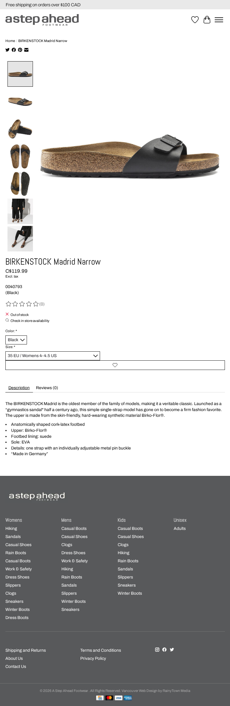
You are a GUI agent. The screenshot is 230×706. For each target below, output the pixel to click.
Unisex (180, 520)
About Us (14, 658)
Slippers (13, 585)
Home (10, 41)
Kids (122, 520)
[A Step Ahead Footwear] (42, 20)
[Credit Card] (100, 698)
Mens (66, 520)
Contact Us (15, 666)
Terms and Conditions (100, 650)
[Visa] (118, 698)
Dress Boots (16, 617)
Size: (10, 347)
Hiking (11, 528)
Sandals (13, 536)
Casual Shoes (18, 544)
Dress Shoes (17, 577)
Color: (11, 331)
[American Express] (128, 698)
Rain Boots (15, 553)
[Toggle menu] (219, 20)
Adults (180, 528)
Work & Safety (18, 569)
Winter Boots (17, 609)
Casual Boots (18, 561)
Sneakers (14, 601)
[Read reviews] (22, 304)
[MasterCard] (109, 698)
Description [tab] (19, 388)
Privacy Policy (93, 658)
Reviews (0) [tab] (47, 388)
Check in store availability (29, 320)
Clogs (10, 593)
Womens (13, 520)
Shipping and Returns (25, 650)
